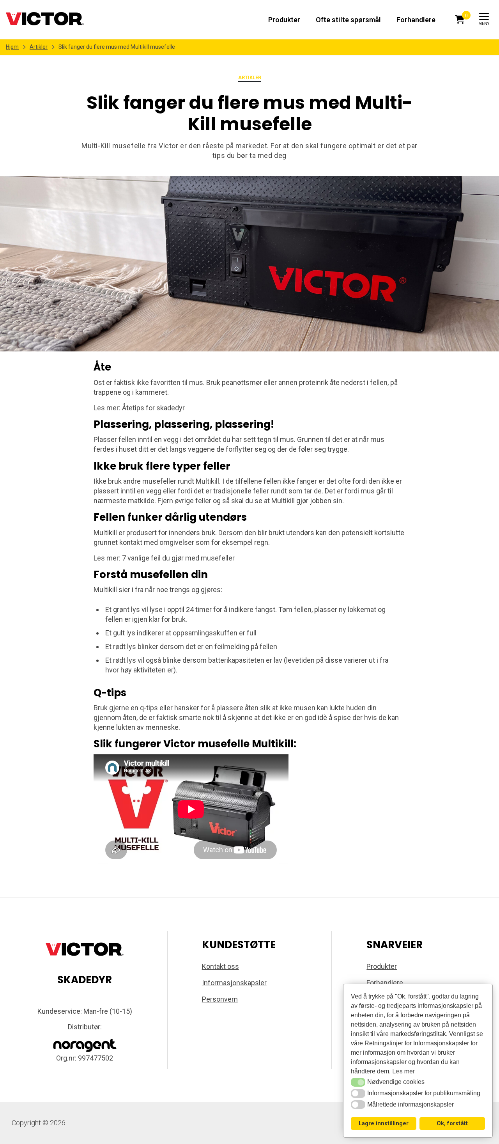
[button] (358, 1082)
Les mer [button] (403, 1071)
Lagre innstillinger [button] (384, 1123)
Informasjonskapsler (234, 983)
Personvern (220, 999)
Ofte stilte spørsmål (348, 20)
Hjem (12, 47)
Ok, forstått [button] (452, 1123)
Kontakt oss (220, 966)
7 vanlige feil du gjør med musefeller (178, 558)
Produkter (284, 20)
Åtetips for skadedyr (153, 408)
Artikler (39, 47)
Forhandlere (415, 20)
